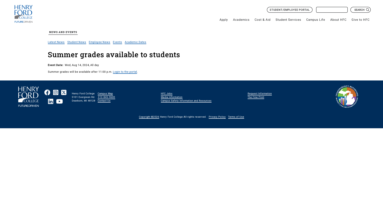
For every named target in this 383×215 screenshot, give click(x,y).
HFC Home (23, 14)
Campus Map (105, 93)
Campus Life (315, 20)
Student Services (288, 20)
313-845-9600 (106, 97)
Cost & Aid (262, 20)
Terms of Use (236, 116)
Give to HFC (361, 20)
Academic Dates (135, 42)
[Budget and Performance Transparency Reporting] (346, 97)
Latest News (56, 42)
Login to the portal (125, 71)
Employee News (99, 42)
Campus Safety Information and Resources (186, 100)
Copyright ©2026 (149, 116)
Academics (241, 20)
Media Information (172, 97)
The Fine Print (256, 97)
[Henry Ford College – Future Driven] (28, 97)
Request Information (260, 93)
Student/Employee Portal (290, 9)
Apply (223, 20)
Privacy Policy (217, 116)
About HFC (338, 20)
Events (117, 42)
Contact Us (104, 100)
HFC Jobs (166, 93)
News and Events (63, 32)
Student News (76, 42)
